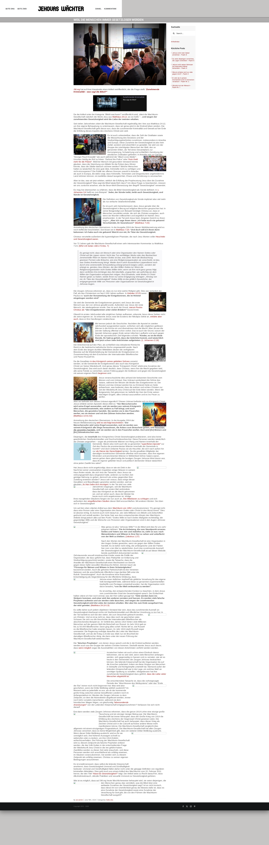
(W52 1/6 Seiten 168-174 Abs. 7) (94, 246)
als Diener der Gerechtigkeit (109, 451)
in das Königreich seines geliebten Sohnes (110, 361)
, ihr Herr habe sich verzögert (95, 484)
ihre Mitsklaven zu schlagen (136, 499)
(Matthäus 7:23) (142, 223)
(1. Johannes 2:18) (150, 340)
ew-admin (79, 800)
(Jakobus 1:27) (132, 536)
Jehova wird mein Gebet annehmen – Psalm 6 (181, 54)
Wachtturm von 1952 (122, 508)
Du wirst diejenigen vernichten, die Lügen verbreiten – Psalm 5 (183, 59)
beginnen (102, 373)
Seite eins (109, 800)
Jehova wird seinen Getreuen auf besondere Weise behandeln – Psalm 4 (182, 66)
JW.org (77, 89)
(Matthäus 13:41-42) (83, 416)
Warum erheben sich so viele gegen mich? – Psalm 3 (182, 73)
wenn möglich (85, 648)
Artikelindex (175, 42)
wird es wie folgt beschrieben (110, 423)
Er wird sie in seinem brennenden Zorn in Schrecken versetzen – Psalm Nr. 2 (183, 79)
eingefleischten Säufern (99, 501)
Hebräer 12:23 (134, 293)
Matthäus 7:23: (123, 230)
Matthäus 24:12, (119, 117)
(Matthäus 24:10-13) (100, 605)
